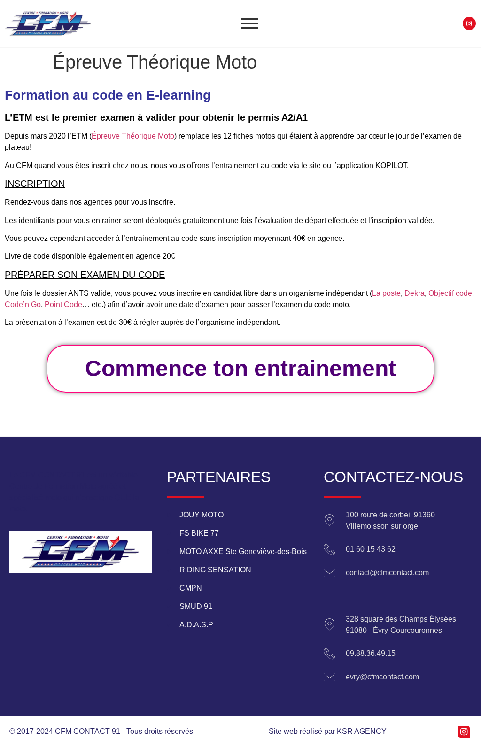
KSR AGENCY (362, 731)
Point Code (63, 304)
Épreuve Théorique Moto (133, 136)
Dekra (414, 293)
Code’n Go (23, 304)
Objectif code (450, 293)
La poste (386, 293)
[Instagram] (469, 24)
